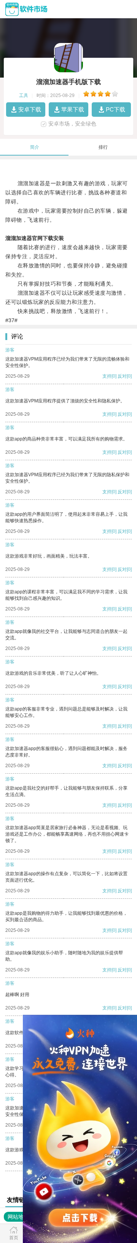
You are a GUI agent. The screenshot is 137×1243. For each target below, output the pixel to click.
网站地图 (18, 1217)
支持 (107, 376)
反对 (122, 376)
